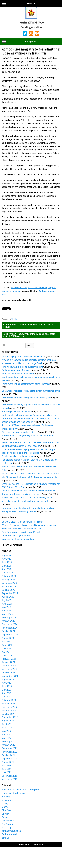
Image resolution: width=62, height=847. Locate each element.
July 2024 (6, 641)
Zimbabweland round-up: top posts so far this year (26, 397)
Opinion (5, 813)
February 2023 (9, 700)
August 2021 (8, 762)
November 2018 (9, 779)
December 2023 (9, 665)
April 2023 (6, 693)
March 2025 (7, 614)
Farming (6, 796)
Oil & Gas (6, 810)
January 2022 (8, 745)
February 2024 (9, 659)
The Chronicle (8, 824)
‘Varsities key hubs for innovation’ (18, 373)
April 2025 (6, 610)
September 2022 (10, 717)
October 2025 (8, 590)
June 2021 (7, 769)
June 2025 (7, 603)
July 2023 (6, 683)
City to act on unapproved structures (19, 432)
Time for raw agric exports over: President (22, 366)
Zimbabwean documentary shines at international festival (28, 325)
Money (5, 807)
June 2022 (7, 727)
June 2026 (7, 562)
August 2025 (8, 596)
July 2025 (6, 600)
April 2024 (6, 652)
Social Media (8, 820)
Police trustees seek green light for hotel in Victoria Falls (29, 435)
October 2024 (8, 631)
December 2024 (9, 624)
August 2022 (8, 720)
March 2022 (7, 738)
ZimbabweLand (9, 834)
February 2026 (9, 576)
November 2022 (9, 710)
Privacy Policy (25, 844)
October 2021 (8, 755)
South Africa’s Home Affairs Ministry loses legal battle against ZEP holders (29, 335)
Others (5, 817)
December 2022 (9, 707)
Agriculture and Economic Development (21, 789)
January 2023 (8, 703)
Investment (7, 800)
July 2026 (6, 559)
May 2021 (6, 772)
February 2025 (9, 617)
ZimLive (14, 319)
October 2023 (8, 672)
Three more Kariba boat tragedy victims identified (26, 384)
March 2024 (7, 655)
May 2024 (6, 648)
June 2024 (7, 645)
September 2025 (10, 593)
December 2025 (9, 583)
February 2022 (9, 741)
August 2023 (8, 679)
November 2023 (9, 669)
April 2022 (6, 734)
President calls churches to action (18, 456)
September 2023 (10, 676)
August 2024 (8, 638)
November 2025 (9, 586)
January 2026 (8, 579)
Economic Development (13, 793)
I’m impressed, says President (16, 370)
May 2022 (6, 731)
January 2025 (8, 621)
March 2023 (7, 696)
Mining (5, 803)
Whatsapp (6, 827)
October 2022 (8, 714)
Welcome (38, 844)
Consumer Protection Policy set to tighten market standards (31, 390)
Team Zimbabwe (31, 22)
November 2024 (9, 627)
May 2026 (6, 565)
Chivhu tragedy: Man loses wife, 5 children (22, 356)
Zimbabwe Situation (11, 831)
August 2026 (8, 555)
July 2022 (6, 724)
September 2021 (10, 758)
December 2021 (9, 748)
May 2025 (6, 607)
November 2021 (9, 751)
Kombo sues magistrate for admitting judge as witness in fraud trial (30, 51)
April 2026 (6, 569)
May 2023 (6, 689)
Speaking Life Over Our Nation (17, 411)
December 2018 (9, 775)
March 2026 (7, 572)
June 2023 (7, 686)
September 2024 (10, 634)
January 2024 (8, 662)
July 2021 (6, 765)
